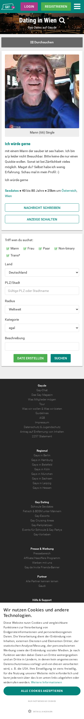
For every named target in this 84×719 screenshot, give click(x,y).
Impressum (42, 422)
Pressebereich (42, 553)
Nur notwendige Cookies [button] (42, 701)
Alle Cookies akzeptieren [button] (42, 691)
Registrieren (56, 6)
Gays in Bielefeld (42, 464)
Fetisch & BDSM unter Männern (42, 511)
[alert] (42, 661)
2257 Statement (42, 436)
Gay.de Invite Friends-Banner (42, 567)
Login (29, 6)
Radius (10, 301)
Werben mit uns (42, 562)
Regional (42, 450)
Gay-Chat (42, 390)
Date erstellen (30, 358)
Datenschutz (31, 427)
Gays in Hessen (42, 487)
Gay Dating (42, 502)
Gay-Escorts (42, 516)
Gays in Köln (42, 469)
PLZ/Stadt (12, 282)
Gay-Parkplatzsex (42, 525)
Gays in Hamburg (42, 460)
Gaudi (42, 586)
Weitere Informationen (46, 682)
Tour (42, 404)
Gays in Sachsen (42, 478)
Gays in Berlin (42, 455)
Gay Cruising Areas (42, 520)
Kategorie (12, 319)
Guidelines (42, 413)
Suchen (60, 358)
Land (8, 264)
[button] (42, 711)
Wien (8, 196)
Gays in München (42, 474)
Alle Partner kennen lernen (42, 581)
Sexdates (12, 190)
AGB (42, 417)
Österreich (69, 190)
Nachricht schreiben (42, 208)
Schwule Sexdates (42, 506)
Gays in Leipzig (42, 483)
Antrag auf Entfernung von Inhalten (42, 431)
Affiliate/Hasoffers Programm (42, 558)
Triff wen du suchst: (19, 240)
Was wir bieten (53, 408)
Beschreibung (15, 338)
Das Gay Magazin (42, 394)
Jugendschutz (51, 427)
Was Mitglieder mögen (42, 399)
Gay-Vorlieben (42, 534)
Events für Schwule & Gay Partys (42, 529)
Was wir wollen (31, 408)
